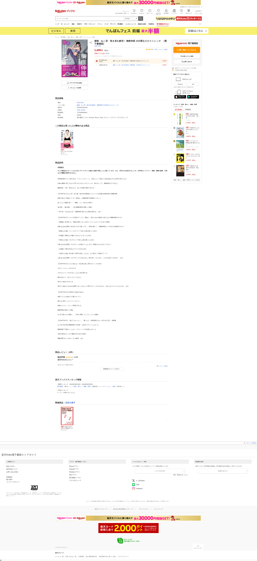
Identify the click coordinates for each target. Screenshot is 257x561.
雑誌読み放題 (142, 24)
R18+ (200, 24)
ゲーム (100, 24)
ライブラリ (174, 13)
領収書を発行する (223, 471)
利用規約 (9, 477)
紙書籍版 (188, 109)
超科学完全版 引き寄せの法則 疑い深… (192, 116)
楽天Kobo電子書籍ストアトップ (123, 509)
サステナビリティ (123, 556)
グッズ (106, 24)
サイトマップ (158, 509)
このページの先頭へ (251, 443)
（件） (156, 49)
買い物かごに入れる (187, 50)
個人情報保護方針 (91, 556)
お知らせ (141, 13)
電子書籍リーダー (75, 477)
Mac (193, 84)
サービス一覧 (198, 13)
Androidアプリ (74, 469)
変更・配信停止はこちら (180, 475)
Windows (180, 84)
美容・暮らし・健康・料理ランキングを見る (187, 180)
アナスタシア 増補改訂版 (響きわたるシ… (193, 142)
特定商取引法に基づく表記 (107, 556)
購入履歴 (166, 13)
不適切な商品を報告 (181, 70)
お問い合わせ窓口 (12, 472)
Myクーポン (150, 13)
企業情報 (81, 556)
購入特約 (9, 479)
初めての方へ (10, 466)
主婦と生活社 (81, 110)
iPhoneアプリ (73, 466)
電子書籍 (63, 37)
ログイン (125, 11)
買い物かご (134, 13)
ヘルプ (181, 13)
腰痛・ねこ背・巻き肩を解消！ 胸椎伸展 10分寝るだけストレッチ (98, 105)
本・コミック (65, 24)
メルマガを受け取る (160, 471)
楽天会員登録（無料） (121, 13)
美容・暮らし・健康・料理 (74, 37)
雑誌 (73, 24)
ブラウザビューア (75, 480)
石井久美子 (97, 46)
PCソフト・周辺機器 (116, 24)
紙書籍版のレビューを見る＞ (111, 369)
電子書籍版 (178, 109)
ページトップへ (198, 548)
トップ (57, 24)
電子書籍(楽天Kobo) (163, 24)
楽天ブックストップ (101, 509)
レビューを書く (163, 49)
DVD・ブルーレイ (89, 24)
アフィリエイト (144, 509)
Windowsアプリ (74, 472)
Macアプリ (73, 475)
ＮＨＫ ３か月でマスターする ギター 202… (193, 156)
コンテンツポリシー (13, 482)
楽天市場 (198, 11)
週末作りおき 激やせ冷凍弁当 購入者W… (192, 167)
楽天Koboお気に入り (158, 14)
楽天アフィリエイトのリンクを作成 (185, 68)
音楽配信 (151, 24)
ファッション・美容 (89, 37)
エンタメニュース (130, 24)
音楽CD (79, 24)
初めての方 (189, 13)
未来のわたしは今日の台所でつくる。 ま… (193, 129)
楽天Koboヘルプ (11, 469)
